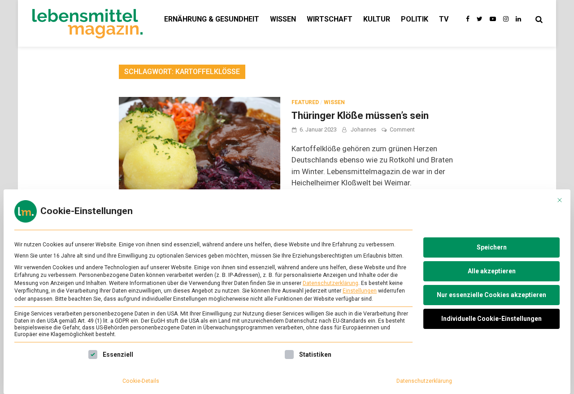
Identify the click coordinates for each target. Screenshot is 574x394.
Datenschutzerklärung (330, 283)
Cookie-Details (140, 381)
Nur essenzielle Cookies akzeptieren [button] (491, 294)
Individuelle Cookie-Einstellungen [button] (491, 318)
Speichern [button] (492, 247)
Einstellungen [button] (360, 291)
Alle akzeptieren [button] (492, 271)
